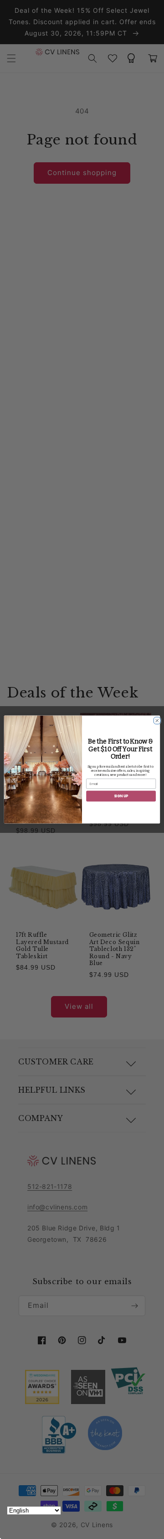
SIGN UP (121, 796)
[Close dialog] (156, 719)
